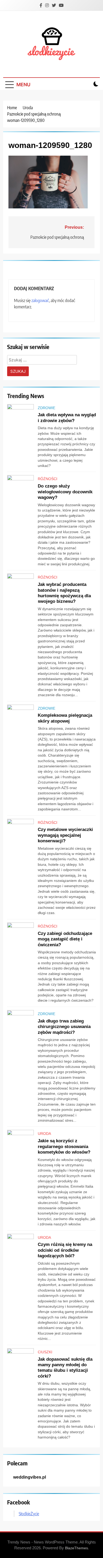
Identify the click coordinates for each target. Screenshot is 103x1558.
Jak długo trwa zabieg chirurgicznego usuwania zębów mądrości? (64, 1027)
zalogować (40, 300)
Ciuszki (45, 1352)
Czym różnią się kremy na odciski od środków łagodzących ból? (65, 1250)
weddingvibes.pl (29, 1477)
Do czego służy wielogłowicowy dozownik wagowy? (65, 492)
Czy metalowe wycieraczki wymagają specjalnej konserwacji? (65, 835)
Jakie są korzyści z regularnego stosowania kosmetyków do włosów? (64, 1146)
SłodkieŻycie (29, 1513)
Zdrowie (46, 407)
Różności (47, 479)
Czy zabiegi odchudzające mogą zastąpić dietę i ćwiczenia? (65, 939)
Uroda (44, 1133)
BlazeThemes (76, 1548)
